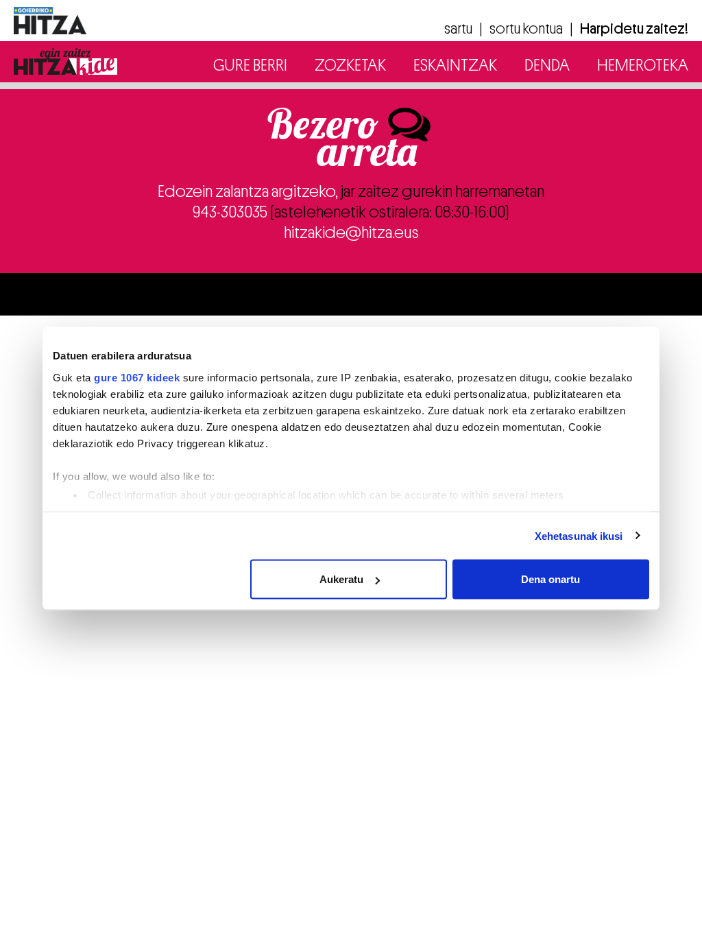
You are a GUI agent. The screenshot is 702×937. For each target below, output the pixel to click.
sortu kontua (526, 28)
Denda (547, 65)
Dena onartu (550, 579)
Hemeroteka (642, 65)
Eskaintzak (455, 65)
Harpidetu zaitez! (634, 28)
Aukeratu (341, 579)
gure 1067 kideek (137, 377)
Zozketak (350, 65)
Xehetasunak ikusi (579, 535)
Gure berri (250, 65)
